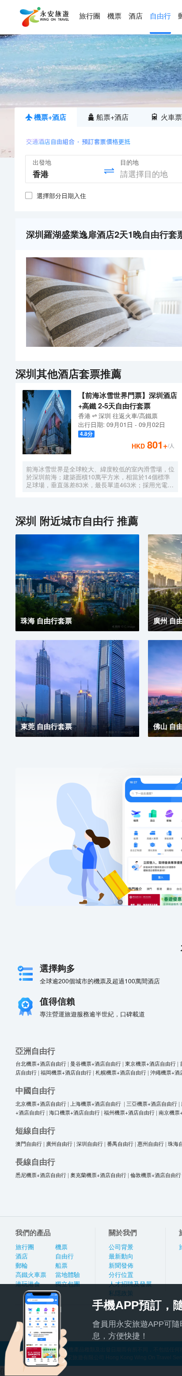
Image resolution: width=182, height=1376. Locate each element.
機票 (114, 16)
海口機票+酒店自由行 (74, 1112)
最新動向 (121, 1256)
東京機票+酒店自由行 (150, 1063)
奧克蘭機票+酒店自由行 (98, 1174)
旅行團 (89, 16)
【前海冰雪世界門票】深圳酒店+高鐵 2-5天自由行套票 (127, 400)
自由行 (160, 16)
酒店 (136, 16)
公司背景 (121, 1247)
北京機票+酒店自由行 (40, 1103)
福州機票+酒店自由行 (129, 1112)
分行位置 (121, 1274)
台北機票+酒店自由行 (40, 1063)
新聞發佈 (121, 1265)
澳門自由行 (28, 1143)
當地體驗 (67, 1274)
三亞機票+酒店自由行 (151, 1103)
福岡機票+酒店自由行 (66, 1072)
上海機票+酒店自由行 (96, 1103)
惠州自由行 (150, 1143)
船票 (61, 1265)
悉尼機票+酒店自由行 (40, 1174)
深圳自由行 (89, 1143)
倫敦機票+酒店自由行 (155, 1174)
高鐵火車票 (30, 1274)
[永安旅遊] (43, 17)
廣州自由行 (59, 1143)
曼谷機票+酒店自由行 (95, 1063)
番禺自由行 (120, 1143)
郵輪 (21, 1265)
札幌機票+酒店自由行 (120, 1072)
